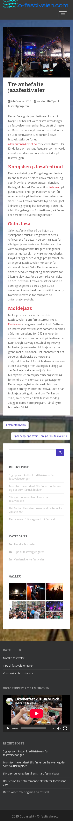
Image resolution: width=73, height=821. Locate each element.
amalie (41, 101)
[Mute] (59, 728)
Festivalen (14, 324)
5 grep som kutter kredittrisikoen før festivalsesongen (32, 476)
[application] (36, 713)
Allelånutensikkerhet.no (22, 144)
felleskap (54, 187)
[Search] (60, 452)
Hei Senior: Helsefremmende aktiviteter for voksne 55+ (36, 510)
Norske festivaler (24, 544)
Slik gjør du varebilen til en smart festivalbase (29, 499)
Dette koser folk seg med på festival (32, 519)
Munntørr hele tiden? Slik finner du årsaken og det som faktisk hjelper (35, 487)
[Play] (8, 728)
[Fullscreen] (65, 728)
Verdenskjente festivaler (29, 559)
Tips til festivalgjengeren (29, 552)
